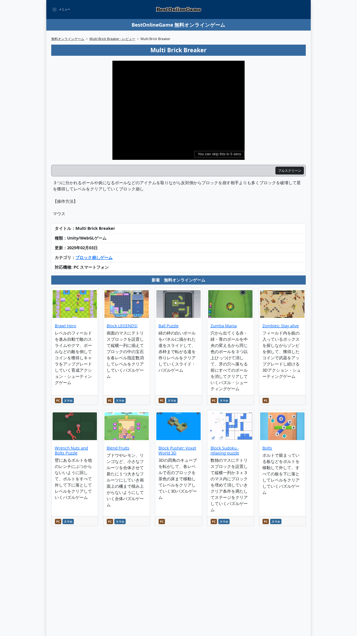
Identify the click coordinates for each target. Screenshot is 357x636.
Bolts (267, 448)
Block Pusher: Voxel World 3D (177, 450)
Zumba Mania (224, 326)
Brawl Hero (65, 326)
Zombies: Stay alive (280, 326)
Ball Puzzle (168, 326)
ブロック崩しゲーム (94, 257)
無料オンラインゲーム (67, 39)
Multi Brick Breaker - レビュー (112, 39)
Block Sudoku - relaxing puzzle (225, 450)
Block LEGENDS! (122, 326)
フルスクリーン (289, 170)
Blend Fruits (118, 448)
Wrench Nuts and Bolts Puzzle (71, 450)
